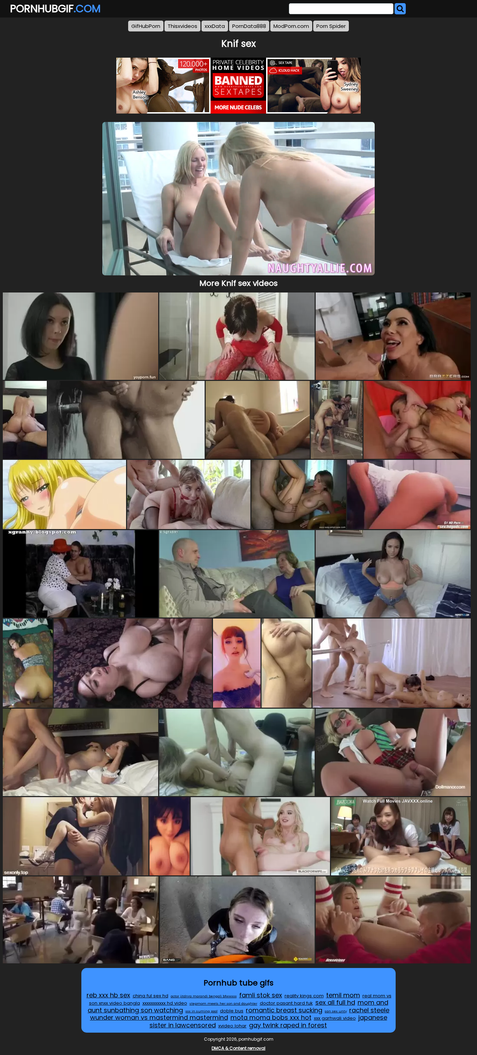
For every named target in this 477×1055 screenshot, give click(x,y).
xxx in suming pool (201, 1011)
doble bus (231, 1010)
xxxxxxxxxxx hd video (164, 1003)
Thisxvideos (182, 26)
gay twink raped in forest (288, 1025)
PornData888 (249, 26)
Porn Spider (331, 26)
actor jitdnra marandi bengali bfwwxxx (204, 996)
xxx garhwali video (335, 1018)
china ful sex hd (150, 995)
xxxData (215, 26)
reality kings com (304, 995)
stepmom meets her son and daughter (223, 1003)
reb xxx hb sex (108, 995)
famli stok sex (260, 995)
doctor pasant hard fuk (286, 1003)
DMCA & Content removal (238, 1048)
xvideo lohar (232, 1026)
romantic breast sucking (284, 1010)
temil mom (343, 995)
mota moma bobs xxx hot (270, 1017)
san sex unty (336, 1011)
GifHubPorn (145, 26)
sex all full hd (335, 1002)
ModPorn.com (291, 26)
